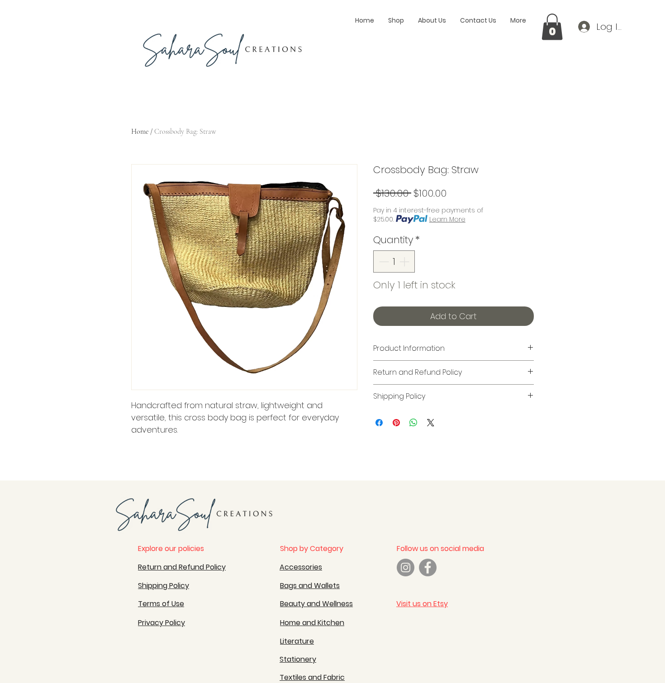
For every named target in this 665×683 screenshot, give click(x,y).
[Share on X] (430, 422)
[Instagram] (405, 567)
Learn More (447, 219)
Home (139, 131)
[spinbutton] (394, 261)
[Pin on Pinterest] (396, 422)
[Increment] (405, 261)
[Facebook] (428, 567)
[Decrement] (383, 261)
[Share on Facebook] (379, 422)
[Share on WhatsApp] (413, 422)
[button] (552, 27)
